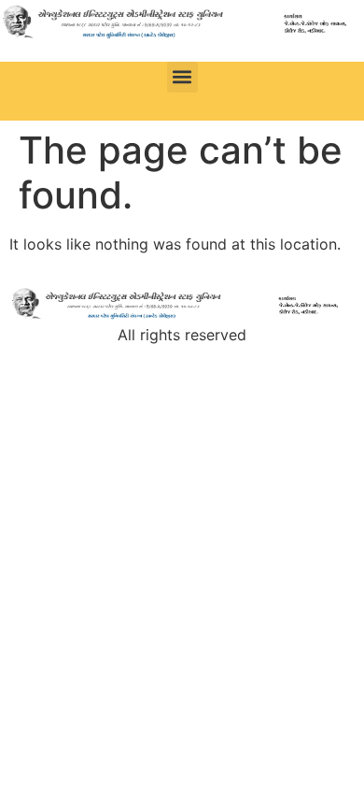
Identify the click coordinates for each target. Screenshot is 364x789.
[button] (182, 77)
